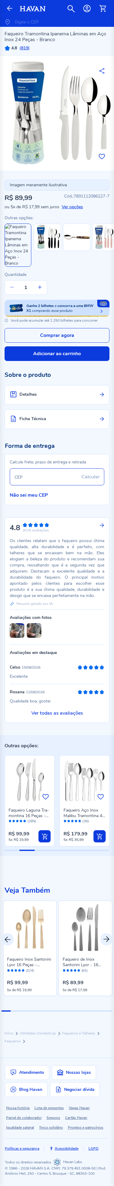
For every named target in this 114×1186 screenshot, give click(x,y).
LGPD (93, 1148)
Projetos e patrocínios (85, 1127)
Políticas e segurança (22, 1148)
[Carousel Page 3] (24, 1011)
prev (8, 939)
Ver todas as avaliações (57, 713)
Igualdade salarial (20, 1127)
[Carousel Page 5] (43, 1011)
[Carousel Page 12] (107, 1011)
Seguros (53, 1117)
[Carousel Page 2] (15, 1011)
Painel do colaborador (24, 1117)
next (106, 939)
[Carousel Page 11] (98, 1011)
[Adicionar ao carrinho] (45, 836)
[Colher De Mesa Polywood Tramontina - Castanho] (76, 249)
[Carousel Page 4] (33, 1011)
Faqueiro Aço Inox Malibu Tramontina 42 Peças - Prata (84, 815)
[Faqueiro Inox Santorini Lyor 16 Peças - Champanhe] (30, 927)
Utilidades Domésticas (38, 1033)
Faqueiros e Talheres (79, 1033)
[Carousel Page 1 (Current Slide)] (6, 1011)
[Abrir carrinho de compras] (102, 8)
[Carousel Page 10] (89, 1011)
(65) (84, 971)
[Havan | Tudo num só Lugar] (33, 8)
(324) (30, 971)
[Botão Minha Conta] (87, 8)
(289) (31, 821)
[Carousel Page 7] (61, 1011)
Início (9, 1033)
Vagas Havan (79, 1108)
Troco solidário (51, 1127)
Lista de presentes (49, 1108)
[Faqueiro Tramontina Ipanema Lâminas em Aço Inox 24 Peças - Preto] (47, 249)
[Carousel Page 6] (52, 1011)
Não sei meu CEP (29, 495)
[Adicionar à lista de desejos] (102, 156)
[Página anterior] (9, 8)
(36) (85, 821)
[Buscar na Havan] (71, 8)
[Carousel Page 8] (70, 1011)
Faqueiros (13, 1041)
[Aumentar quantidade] (40, 287)
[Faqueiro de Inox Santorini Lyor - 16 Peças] (85, 927)
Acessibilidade (66, 1148)
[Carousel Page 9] (80, 1011)
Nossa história (17, 1108)
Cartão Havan (76, 1117)
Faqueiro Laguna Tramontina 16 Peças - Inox (29, 815)
